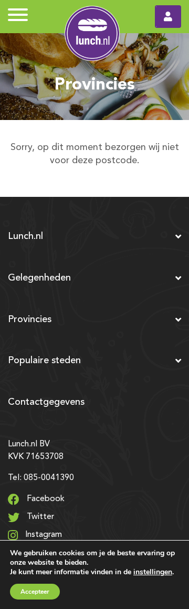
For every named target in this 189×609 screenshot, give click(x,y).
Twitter (39, 517)
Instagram (42, 535)
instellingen (152, 572)
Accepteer (34, 591)
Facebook (45, 499)
